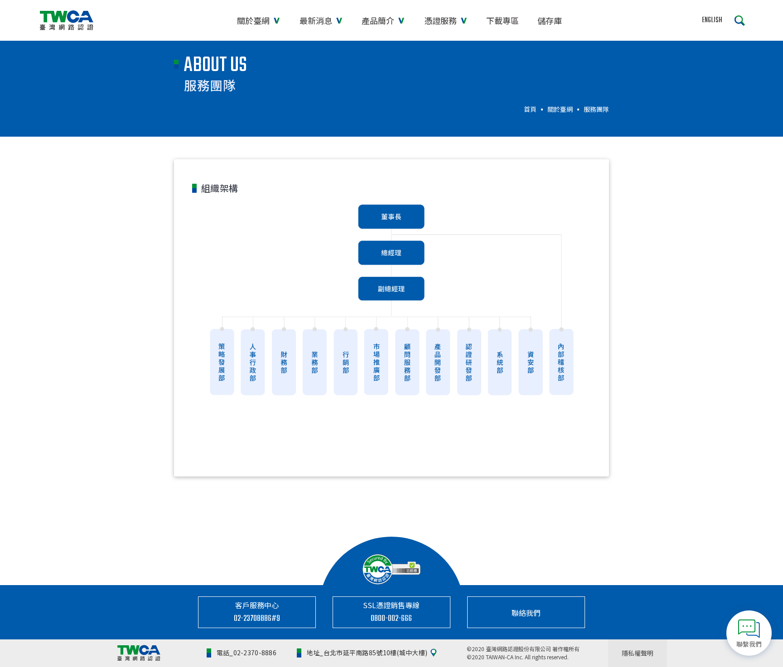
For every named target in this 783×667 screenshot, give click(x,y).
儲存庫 (549, 20)
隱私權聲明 (637, 652)
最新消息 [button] (317, 20)
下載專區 (502, 20)
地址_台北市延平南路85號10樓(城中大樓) (367, 652)
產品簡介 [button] (379, 20)
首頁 (530, 109)
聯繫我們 (749, 643)
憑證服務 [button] (441, 20)
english (712, 20)
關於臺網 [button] (254, 20)
